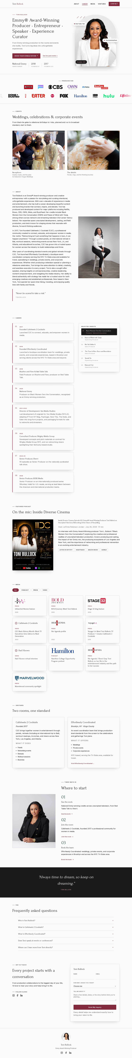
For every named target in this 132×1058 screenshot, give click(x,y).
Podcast (25, 590)
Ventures (102, 4)
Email (98, 974)
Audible (104, 550)
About (76, 4)
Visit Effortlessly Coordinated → (82, 763)
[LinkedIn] (21, 995)
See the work (66, 814)
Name (75, 974)
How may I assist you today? (84, 983)
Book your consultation (25, 56)
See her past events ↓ (50, 56)
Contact (114, 4)
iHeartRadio (80, 550)
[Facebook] (17, 995)
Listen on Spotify (66, 550)
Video (45, 590)
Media (93, 4)
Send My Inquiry (94, 1007)
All (15, 590)
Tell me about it (79, 991)
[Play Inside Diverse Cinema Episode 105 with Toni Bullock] (32, 544)
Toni (17, 4)
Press (35, 590)
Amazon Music (93, 550)
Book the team (66, 859)
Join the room (66, 836)
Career (85, 4)
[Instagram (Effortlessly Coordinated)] (13, 995)
